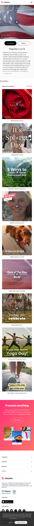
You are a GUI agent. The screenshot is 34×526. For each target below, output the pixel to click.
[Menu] (31, 2)
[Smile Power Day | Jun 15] (17, 206)
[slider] (1, 37)
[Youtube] (11, 510)
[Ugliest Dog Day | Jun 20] (17, 240)
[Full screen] (31, 34)
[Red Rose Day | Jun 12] (17, 104)
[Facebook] (6, 492)
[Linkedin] (19, 510)
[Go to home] (6, 2)
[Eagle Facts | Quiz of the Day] (17, 274)
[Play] (17, 22)
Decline (10, 522)
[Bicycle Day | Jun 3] (17, 308)
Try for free (17, 420)
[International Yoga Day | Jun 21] (17, 342)
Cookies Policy (20, 518)
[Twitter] (15, 510)
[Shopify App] (17, 501)
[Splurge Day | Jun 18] (17, 138)
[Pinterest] (24, 510)
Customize (10, 43)
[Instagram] (14, 492)
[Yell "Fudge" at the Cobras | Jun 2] (17, 376)
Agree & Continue (21, 522)
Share (24, 43)
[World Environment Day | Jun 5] (17, 172)
